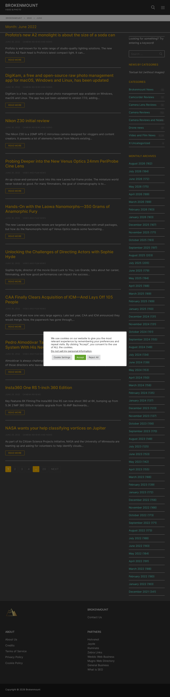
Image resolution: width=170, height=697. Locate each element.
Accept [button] (80, 357)
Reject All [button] (93, 357)
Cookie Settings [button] (62, 357)
